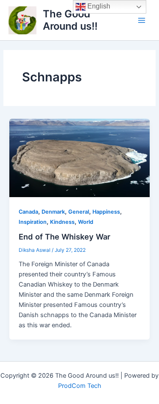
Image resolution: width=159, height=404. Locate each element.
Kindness (62, 222)
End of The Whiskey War (64, 236)
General (78, 212)
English (98, 6)
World (85, 222)
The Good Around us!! (70, 20)
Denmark (53, 212)
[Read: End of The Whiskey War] (79, 157)
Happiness (106, 212)
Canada (28, 212)
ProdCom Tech (79, 386)
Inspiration (33, 222)
